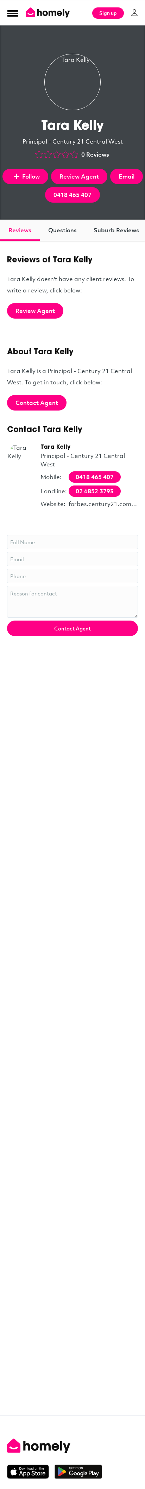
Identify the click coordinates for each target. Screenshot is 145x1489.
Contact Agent (36, 403)
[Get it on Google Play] (78, 1472)
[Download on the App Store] (31, 1472)
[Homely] (72, 1445)
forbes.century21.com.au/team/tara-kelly (103, 504)
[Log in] (134, 12)
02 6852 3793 (95, 491)
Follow (31, 176)
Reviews (19, 230)
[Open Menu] (12, 13)
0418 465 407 (72, 195)
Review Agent (79, 176)
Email (126, 176)
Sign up (108, 13)
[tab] (20, 230)
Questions (62, 230)
